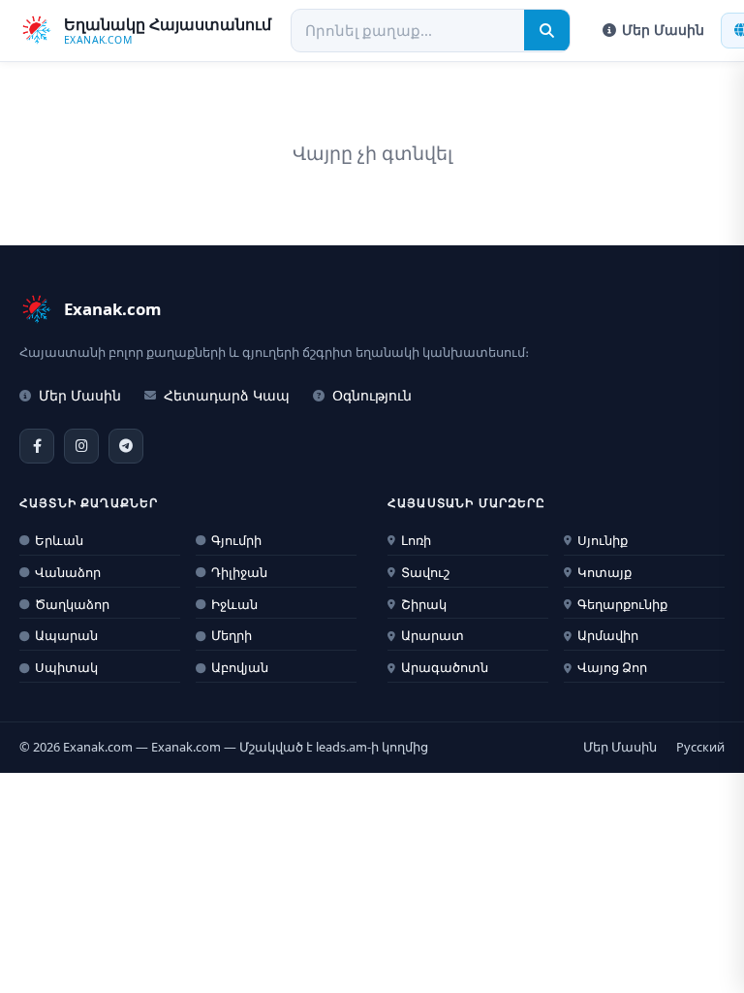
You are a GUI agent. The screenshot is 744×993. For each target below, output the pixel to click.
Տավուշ (425, 572)
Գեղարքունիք (622, 604)
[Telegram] (125, 446)
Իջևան (234, 604)
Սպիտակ (66, 667)
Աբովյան (239, 667)
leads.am (341, 746)
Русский (700, 746)
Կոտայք (604, 572)
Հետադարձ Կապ (227, 395)
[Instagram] (81, 446)
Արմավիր (607, 635)
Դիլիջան (239, 572)
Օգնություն (372, 395)
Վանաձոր (68, 572)
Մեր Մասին (663, 29)
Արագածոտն (444, 667)
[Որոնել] (547, 30)
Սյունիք (602, 540)
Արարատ (432, 635)
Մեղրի (231, 635)
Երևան (59, 540)
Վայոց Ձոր (612, 667)
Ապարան (66, 635)
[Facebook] (36, 446)
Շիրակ (424, 604)
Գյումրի (236, 540)
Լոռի (416, 540)
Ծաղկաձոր (72, 604)
